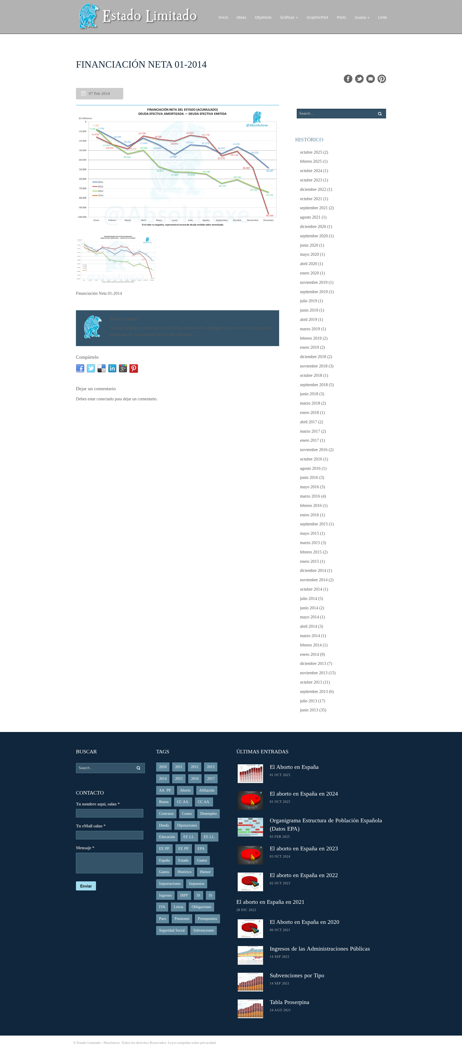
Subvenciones (203, 930)
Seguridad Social (172, 930)
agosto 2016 (310, 468)
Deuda (164, 825)
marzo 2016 (310, 496)
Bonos (163, 802)
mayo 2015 (309, 533)
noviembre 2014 (314, 580)
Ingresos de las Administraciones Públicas (320, 948)
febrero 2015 (311, 552)
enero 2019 (309, 347)
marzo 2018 (310, 403)
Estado (183, 860)
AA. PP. (165, 790)
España (164, 860)
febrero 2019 (311, 338)
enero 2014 (309, 654)
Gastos (202, 860)
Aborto (185, 790)
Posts (341, 17)
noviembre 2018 (314, 366)
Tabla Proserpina (289, 1002)
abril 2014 (308, 626)
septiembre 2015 (314, 524)
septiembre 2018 (314, 384)
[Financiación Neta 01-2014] (177, 166)
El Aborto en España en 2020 (304, 922)
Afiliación (206, 790)
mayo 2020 (309, 254)
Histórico (184, 872)
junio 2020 (309, 245)
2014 (163, 779)
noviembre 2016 (314, 449)
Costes (187, 814)
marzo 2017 (310, 431)
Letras (178, 907)
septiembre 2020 (314, 236)
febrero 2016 (311, 505)
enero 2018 (309, 412)
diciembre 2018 (313, 356)
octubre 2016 (311, 459)
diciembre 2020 (313, 226)
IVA (162, 907)
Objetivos (263, 17)
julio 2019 (308, 301)
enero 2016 (309, 515)
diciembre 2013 (313, 663)
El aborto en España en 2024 (304, 793)
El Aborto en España (294, 767)
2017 (211, 779)
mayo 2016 (309, 487)
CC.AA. (183, 802)
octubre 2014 (311, 589)
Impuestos (196, 884)
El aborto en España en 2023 (304, 848)
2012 (194, 767)
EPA (201, 849)
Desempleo (208, 814)
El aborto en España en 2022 (304, 875)
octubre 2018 (311, 375)
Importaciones (169, 884)
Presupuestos (207, 919)
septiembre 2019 (314, 291)
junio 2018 (309, 394)
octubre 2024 (311, 170)
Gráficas (289, 17)
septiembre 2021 (314, 208)
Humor (205, 872)
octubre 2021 (311, 198)
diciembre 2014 (313, 570)
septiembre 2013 (314, 691)
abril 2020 (308, 263)
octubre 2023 (311, 180)
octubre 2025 (311, 152)
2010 (163, 767)
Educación (167, 837)
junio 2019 (309, 310)
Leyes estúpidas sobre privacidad (192, 1043)
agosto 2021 (310, 217)
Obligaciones (201, 907)
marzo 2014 (310, 635)
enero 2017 (309, 440)
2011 (178, 767)
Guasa (362, 17)
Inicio (223, 17)
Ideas (241, 17)
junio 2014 (309, 608)
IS (198, 895)
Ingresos (165, 895)
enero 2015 (309, 561)
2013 (210, 767)
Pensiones (182, 919)
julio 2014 (308, 598)
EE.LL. (189, 837)
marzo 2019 (310, 329)
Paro (162, 919)
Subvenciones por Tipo (297, 975)
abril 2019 (308, 319)
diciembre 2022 (313, 189)
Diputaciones (187, 825)
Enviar (86, 886)
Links (382, 17)
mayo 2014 (309, 617)
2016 (195, 779)
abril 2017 (308, 422)
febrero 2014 (311, 645)
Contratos (166, 814)
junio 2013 (309, 710)
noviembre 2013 (314, 673)
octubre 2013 (311, 682)
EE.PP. (164, 849)
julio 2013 (308, 701)
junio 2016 (309, 477)
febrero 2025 (311, 161)
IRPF (184, 895)
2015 (179, 779)
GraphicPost (317, 17)
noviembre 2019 (314, 282)
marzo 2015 (310, 542)
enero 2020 (309, 273)
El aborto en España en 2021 (270, 901)
